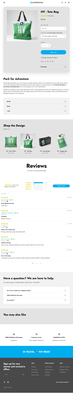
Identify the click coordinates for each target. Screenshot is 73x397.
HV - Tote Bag (28, 151)
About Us (33, 367)
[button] (44, 16)
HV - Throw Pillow (11, 151)
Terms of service (35, 375)
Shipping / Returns (64, 369)
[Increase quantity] (49, 45)
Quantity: (43, 42)
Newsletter (47, 375)
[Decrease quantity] (43, 45)
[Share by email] (52, 61)
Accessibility (63, 372)
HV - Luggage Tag (62, 151)
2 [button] (34, 263)
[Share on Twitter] (48, 61)
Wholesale (47, 372)
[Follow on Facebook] (4, 382)
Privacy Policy (34, 372)
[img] (4, 197)
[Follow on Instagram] (8, 382)
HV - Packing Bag (45, 151)
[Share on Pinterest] (50, 61)
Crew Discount (48, 367)
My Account (34, 369)
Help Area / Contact (65, 367)
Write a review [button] (61, 186)
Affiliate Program (49, 369)
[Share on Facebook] (45, 61)
